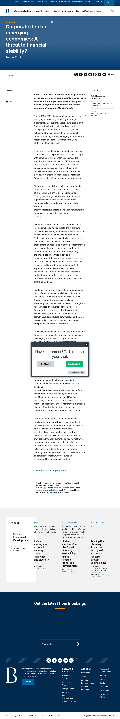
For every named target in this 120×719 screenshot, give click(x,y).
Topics (98, 11)
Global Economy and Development (98, 114)
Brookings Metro (69, 702)
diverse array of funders (65, 488)
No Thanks (45, 364)
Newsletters (77, 1)
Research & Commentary (60, 1)
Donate (109, 3)
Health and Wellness (84, 11)
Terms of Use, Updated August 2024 (48, 716)
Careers (84, 676)
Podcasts (104, 687)
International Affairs (22, 11)
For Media (89, 1)
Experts (18, 1)
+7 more (101, 574)
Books (102, 683)
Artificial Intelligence (43, 11)
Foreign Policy (68, 689)
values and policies (50, 490)
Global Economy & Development (98, 97)
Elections (69, 11)
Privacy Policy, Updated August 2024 (19, 716)
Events (26, 1)
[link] (21, 537)
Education (58, 11)
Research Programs (39, 1)
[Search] (112, 11)
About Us (98, 1)
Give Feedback (74, 364)
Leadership (85, 673)
